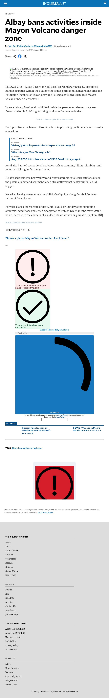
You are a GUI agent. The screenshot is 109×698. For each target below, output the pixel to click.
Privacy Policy (59, 417)
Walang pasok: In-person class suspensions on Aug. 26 (43, 145)
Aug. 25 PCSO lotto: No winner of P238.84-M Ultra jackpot (45, 159)
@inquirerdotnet (62, 46)
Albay (14, 448)
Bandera (9, 672)
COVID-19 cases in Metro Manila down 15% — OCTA (87, 429)
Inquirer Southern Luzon (14, 50)
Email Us (9, 598)
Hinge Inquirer (12, 668)
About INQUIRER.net (15, 628)
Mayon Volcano (34, 448)
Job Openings (11, 614)
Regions (10, 13)
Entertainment (12, 550)
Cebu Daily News (13, 676)
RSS (7, 593)
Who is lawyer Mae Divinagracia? (31, 152)
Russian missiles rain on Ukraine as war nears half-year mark (36, 430)
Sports (8, 546)
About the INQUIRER (15, 633)
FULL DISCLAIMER (45, 512)
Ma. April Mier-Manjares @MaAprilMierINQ (30, 46)
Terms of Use (62, 415)
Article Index (11, 649)
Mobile (8, 589)
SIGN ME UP (54, 412)
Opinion (9, 567)
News (8, 542)
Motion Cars (11, 684)
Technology (10, 558)
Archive (9, 602)
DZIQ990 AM (11, 680)
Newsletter (10, 610)
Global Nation (11, 571)
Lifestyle (9, 554)
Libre (8, 664)
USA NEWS (10, 575)
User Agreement (13, 637)
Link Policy (10, 641)
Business (9, 562)
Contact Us (10, 606)
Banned (22, 448)
